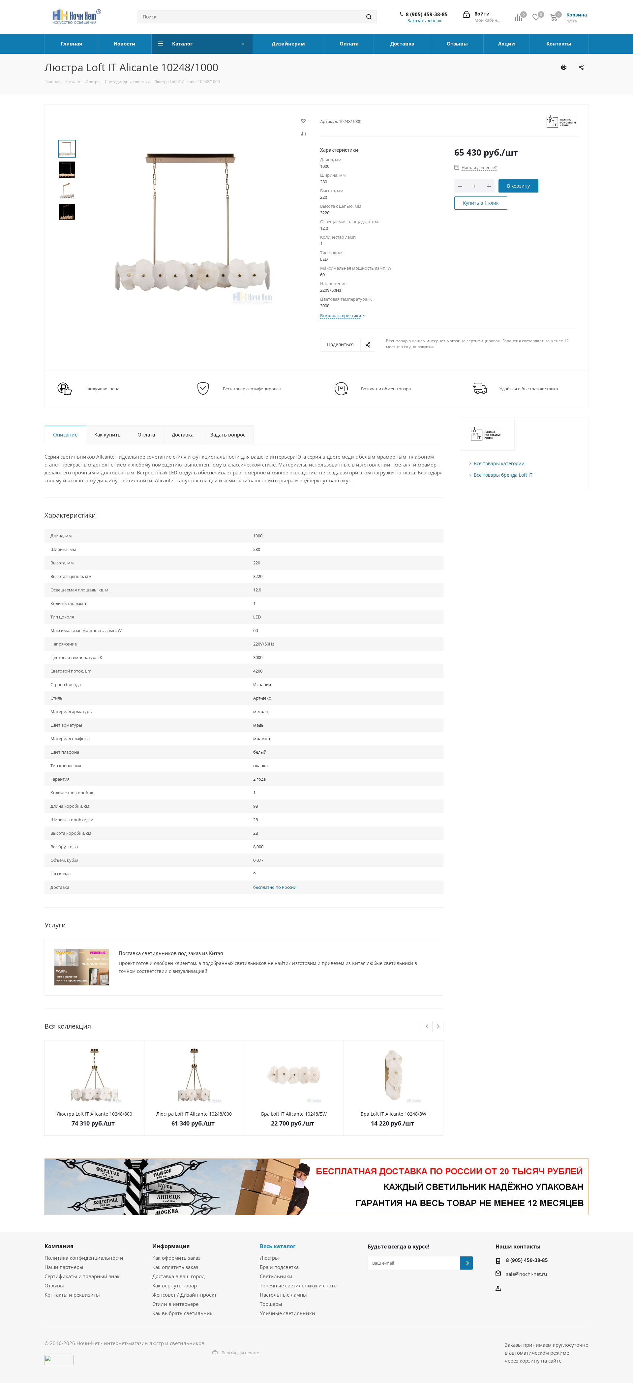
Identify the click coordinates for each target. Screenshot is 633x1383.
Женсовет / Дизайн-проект (184, 1294)
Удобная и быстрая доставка (528, 388)
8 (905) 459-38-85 (427, 14)
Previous (427, 1027)
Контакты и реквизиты (72, 1294)
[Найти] (369, 16)
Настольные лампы (283, 1294)
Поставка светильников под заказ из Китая (171, 953)
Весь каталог (278, 1246)
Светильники (276, 1276)
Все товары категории (499, 463)
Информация (171, 1246)
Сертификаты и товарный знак (82, 1276)
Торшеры (271, 1304)
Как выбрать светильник (182, 1313)
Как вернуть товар (174, 1285)
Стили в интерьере (175, 1304)
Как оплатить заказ (175, 1267)
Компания (59, 1246)
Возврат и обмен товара (386, 388)
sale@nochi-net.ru (526, 1274)
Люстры (269, 1257)
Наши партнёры (64, 1267)
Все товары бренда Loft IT (503, 475)
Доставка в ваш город (178, 1276)
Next (438, 1027)
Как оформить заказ (176, 1257)
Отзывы (54, 1285)
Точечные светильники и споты (299, 1285)
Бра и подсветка (279, 1267)
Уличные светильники (287, 1313)
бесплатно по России (274, 887)
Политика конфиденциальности (84, 1257)
